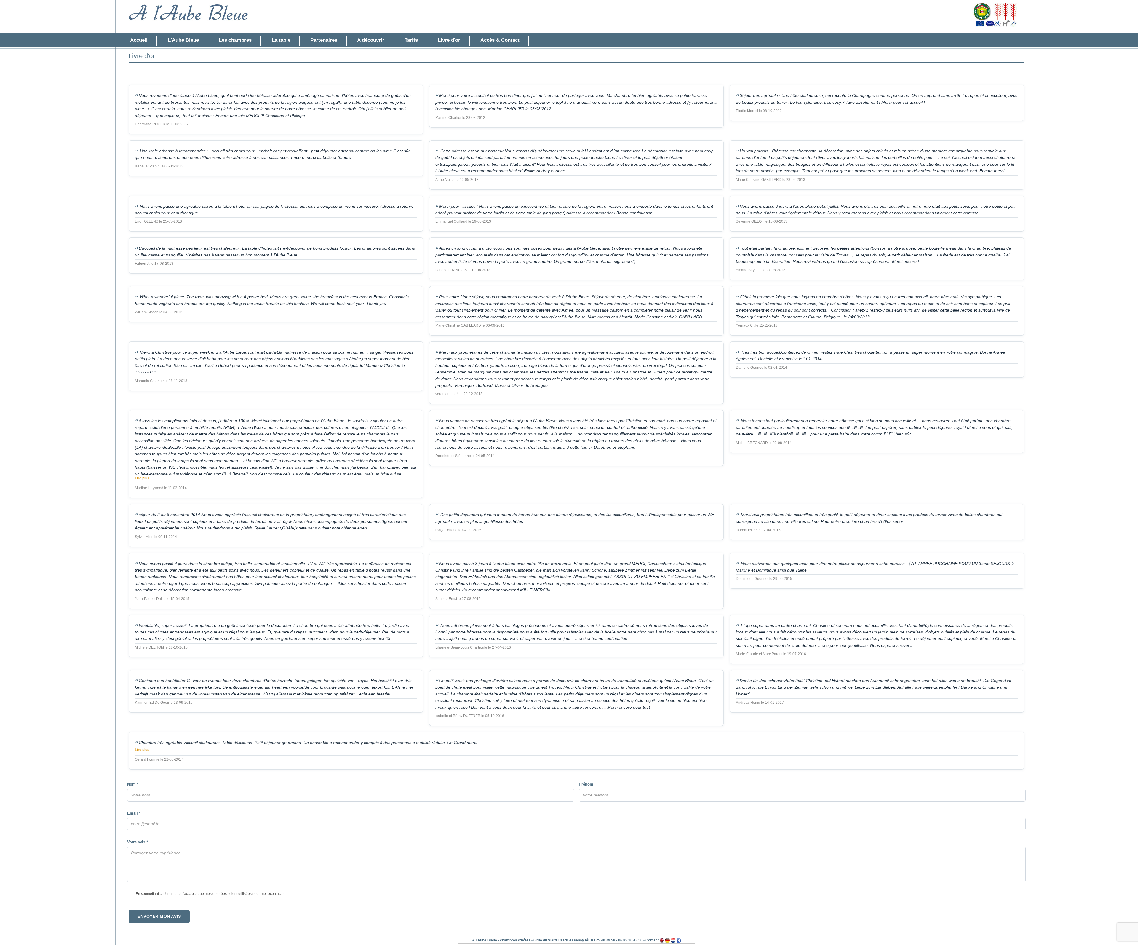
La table (281, 40)
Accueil (139, 40)
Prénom (586, 784)
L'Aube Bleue (183, 40)
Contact (652, 940)
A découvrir (370, 40)
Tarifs (411, 40)
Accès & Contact (500, 40)
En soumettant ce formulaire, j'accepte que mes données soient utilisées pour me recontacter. (210, 894)
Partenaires (323, 40)
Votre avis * (137, 842)
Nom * (132, 784)
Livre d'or (449, 40)
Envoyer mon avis (159, 916)
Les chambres (235, 40)
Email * (133, 813)
